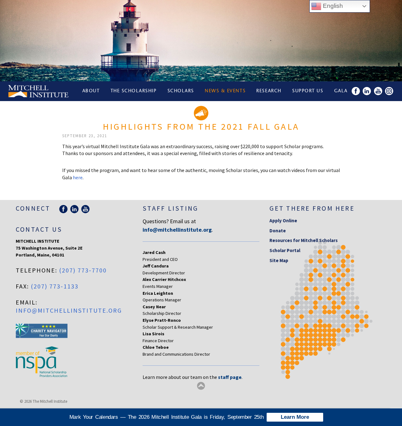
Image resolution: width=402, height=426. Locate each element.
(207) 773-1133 (55, 286)
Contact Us (39, 229)
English (332, 6)
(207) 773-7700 (83, 270)
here (78, 177)
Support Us (307, 91)
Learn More (295, 417)
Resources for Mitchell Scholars (303, 240)
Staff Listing (170, 208)
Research (268, 91)
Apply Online (283, 220)
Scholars (180, 91)
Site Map (278, 260)
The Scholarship (134, 91)
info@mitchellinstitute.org (69, 310)
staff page (230, 377)
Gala (341, 91)
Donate (277, 230)
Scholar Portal (284, 250)
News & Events (225, 91)
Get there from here (312, 208)
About (91, 91)
